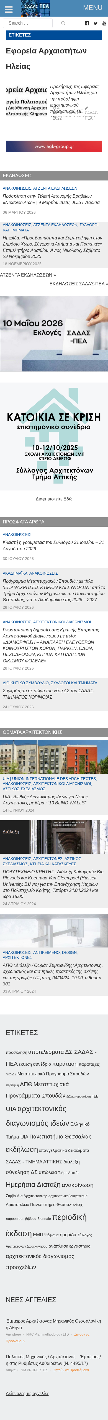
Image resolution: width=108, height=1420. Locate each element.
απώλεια (48, 1172)
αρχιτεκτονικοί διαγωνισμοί (68, 1196)
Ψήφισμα (51, 1235)
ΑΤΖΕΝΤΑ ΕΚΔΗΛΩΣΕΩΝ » (28, 275)
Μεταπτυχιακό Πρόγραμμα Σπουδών (53, 1074)
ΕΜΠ (38, 1234)
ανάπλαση (58, 1246)
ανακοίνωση (78, 1185)
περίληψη (12, 1085)
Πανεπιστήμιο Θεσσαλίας (60, 1137)
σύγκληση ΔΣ (22, 1172)
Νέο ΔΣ (11, 1074)
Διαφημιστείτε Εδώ (54, 499)
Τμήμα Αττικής (68, 1173)
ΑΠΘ (26, 1084)
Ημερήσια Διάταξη (33, 1184)
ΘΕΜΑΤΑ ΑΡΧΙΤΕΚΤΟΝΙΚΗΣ (32, 732)
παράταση (65, 1063)
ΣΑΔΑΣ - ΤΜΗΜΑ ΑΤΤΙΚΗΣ (34, 1162)
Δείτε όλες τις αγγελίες (27, 1393)
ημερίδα (68, 1234)
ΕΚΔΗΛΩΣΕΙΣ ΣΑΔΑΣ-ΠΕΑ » (79, 284)
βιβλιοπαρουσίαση (78, 1096)
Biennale (44, 1219)
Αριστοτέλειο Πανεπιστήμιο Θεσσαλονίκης (44, 1204)
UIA (11, 1109)
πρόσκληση (16, 1052)
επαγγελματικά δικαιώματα (64, 1150)
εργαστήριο (79, 1246)
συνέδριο (42, 1064)
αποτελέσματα (46, 1052)
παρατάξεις (89, 1064)
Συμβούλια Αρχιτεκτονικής (26, 1196)
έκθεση (25, 1064)
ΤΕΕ (95, 1096)
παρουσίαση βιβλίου (21, 1219)
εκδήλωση (22, 1149)
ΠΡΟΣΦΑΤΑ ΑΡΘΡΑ (23, 522)
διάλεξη (71, 1162)
